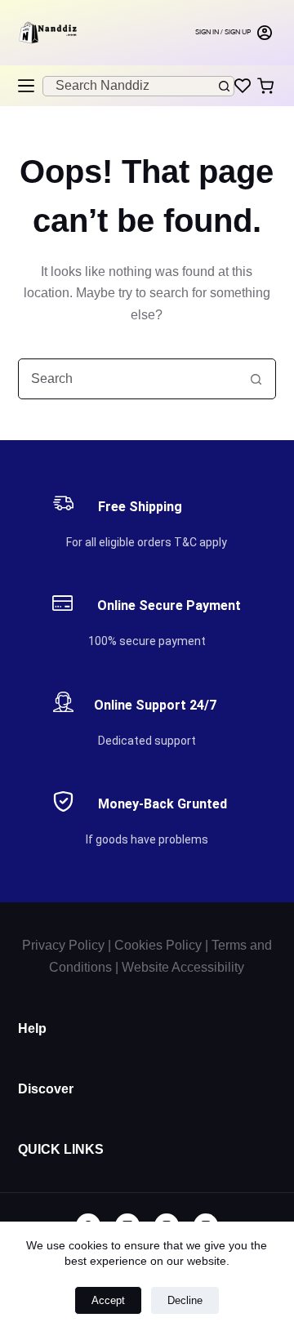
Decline (185, 1300)
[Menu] (26, 86)
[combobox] (129, 86)
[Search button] (224, 86)
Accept (108, 1300)
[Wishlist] (242, 86)
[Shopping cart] (265, 86)
